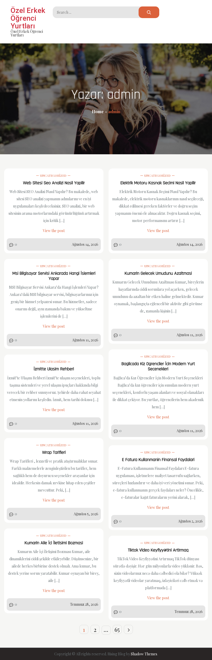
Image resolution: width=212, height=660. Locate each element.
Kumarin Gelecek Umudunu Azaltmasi (158, 273)
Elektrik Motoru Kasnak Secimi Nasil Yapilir (158, 183)
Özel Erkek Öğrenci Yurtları (28, 18)
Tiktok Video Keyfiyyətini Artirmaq (158, 550)
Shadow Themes (144, 653)
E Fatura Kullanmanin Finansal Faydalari (158, 460)
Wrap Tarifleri (54, 452)
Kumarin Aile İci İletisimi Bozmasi (54, 543)
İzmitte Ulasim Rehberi (54, 369)
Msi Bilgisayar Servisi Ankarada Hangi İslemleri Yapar (53, 275)
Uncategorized (53, 175)
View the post (54, 230)
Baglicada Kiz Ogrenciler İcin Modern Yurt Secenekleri (158, 366)
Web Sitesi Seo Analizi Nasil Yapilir (54, 183)
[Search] (149, 12)
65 (117, 629)
